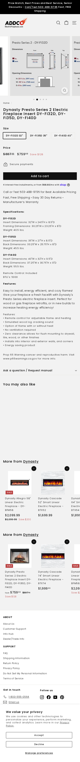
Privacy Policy (11, 668)
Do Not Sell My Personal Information (25, 673)
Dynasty (31, 461)
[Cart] (66, 22)
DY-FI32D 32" (14, 135)
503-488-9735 (30, 192)
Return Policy (11, 663)
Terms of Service (13, 678)
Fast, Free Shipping (16, 197)
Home (6, 102)
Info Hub (8, 633)
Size (6, 128)
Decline (39, 744)
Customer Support (14, 628)
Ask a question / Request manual (27, 370)
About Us (8, 623)
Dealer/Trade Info (13, 638)
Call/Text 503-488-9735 (41, 7)
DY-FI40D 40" (63, 135)
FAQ (5, 653)
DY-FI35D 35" (38, 135)
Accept (39, 735)
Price (6, 148)
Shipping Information (16, 658)
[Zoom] (64, 90)
